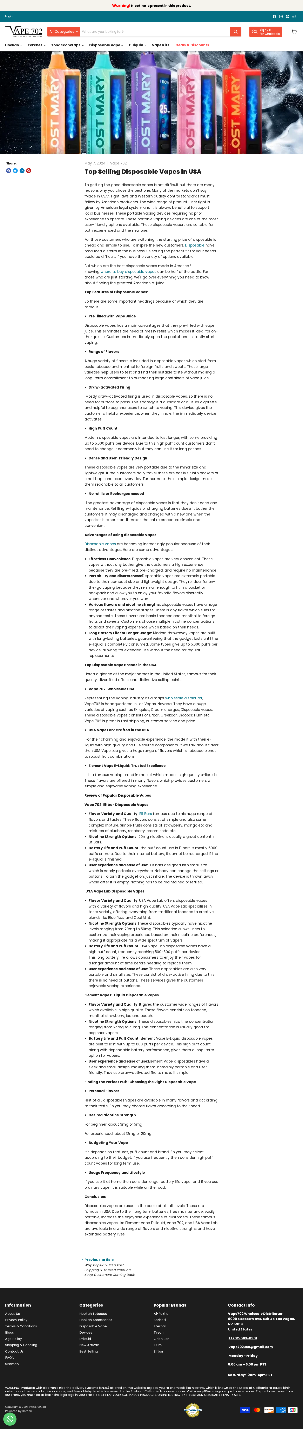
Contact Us (14, 1351)
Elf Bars (145, 813)
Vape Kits (160, 45)
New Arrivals (89, 1345)
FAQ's (9, 1357)
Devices (85, 1332)
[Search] (235, 31)
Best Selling (88, 1351)
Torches (35, 45)
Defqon (27, 1411)
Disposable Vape (105, 45)
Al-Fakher (162, 1313)
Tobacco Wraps (66, 45)
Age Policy (13, 1338)
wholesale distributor (183, 698)
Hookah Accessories (95, 1319)
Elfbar (158, 1351)
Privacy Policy (16, 1319)
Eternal (160, 1326)
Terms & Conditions (21, 1326)
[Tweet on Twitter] (15, 170)
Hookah (12, 45)
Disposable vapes (100, 543)
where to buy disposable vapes (128, 271)
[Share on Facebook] (8, 170)
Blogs (9, 1332)
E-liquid (136, 45)
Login (9, 16)
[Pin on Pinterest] (28, 170)
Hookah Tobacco (93, 1313)
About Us (12, 1313)
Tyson (158, 1332)
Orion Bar (161, 1338)
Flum (158, 1345)
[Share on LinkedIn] (22, 170)
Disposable (194, 245)
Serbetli (160, 1319)
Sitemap (12, 1364)
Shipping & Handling (21, 1345)
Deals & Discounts (192, 45)
